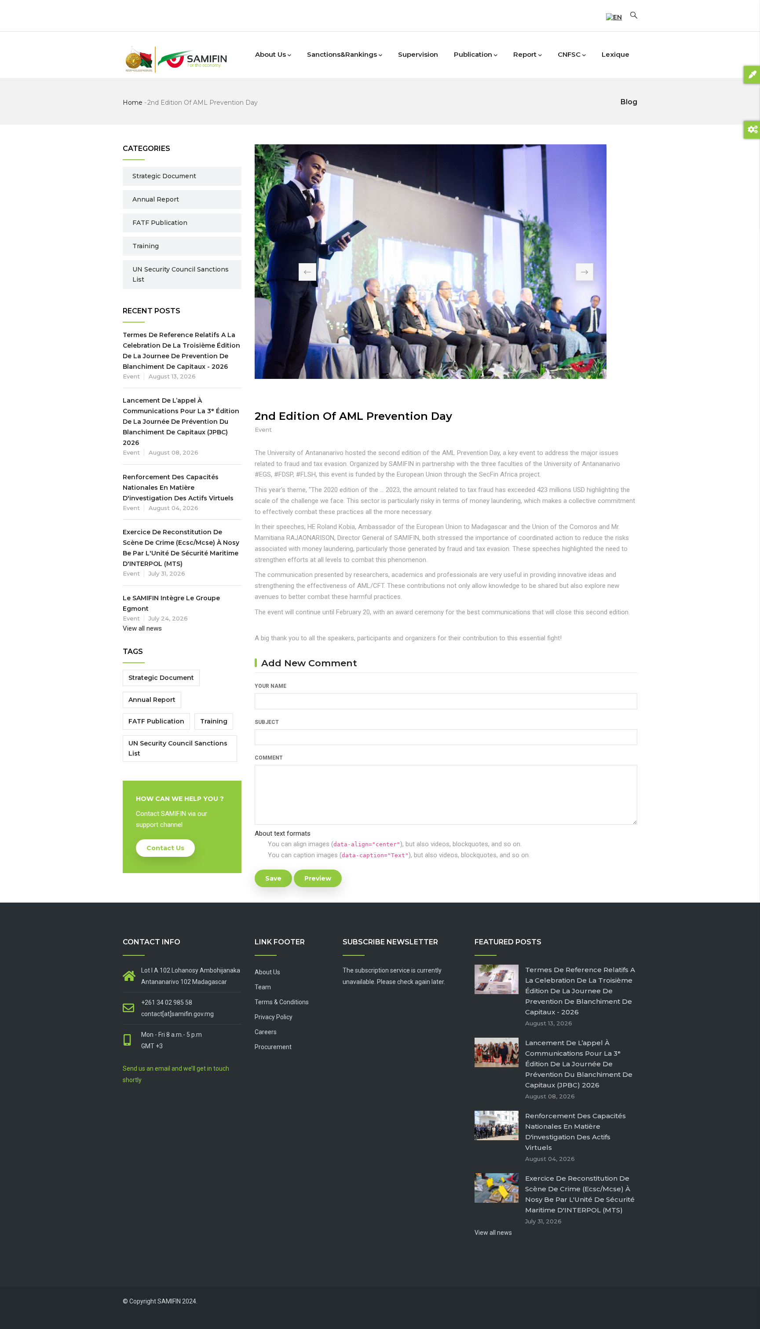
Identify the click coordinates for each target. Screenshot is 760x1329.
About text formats (283, 833)
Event (263, 429)
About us (270, 54)
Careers (266, 1031)
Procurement (273, 1046)
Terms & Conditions (282, 1002)
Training (145, 246)
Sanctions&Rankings (342, 54)
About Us (267, 972)
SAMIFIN (169, 1301)
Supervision (418, 54)
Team (263, 987)
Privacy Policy (273, 1017)
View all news (142, 628)
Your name (270, 686)
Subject (267, 722)
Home (132, 102)
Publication (473, 54)
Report (525, 54)
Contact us (165, 848)
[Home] (175, 52)
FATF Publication (159, 223)
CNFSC (569, 54)
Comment (269, 758)
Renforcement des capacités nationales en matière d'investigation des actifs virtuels (178, 487)
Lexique (615, 54)
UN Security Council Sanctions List (180, 274)
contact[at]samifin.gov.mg (177, 1013)
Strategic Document (164, 176)
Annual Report (155, 199)
